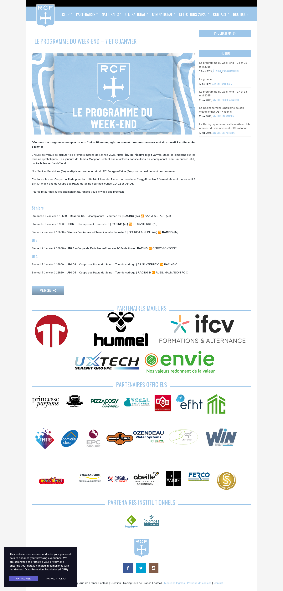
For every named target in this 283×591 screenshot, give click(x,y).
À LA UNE (217, 71)
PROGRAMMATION (230, 71)
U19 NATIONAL (228, 133)
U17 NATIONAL (228, 116)
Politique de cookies (199, 582)
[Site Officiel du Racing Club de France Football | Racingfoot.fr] (35, 14)
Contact (218, 582)
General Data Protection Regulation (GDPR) (41, 569)
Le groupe (205, 79)
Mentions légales (174, 582)
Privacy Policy (56, 578)
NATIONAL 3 (227, 84)
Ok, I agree (23, 578)
